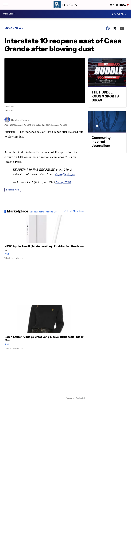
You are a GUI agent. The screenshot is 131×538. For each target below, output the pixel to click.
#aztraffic (60, 174)
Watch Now (118, 4)
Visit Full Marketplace (74, 211)
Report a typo (12, 190)
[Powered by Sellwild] (80, 398)
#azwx (71, 174)
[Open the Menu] (5, 5)
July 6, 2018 (63, 182)
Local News (13, 27)
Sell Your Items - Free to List (43, 212)
